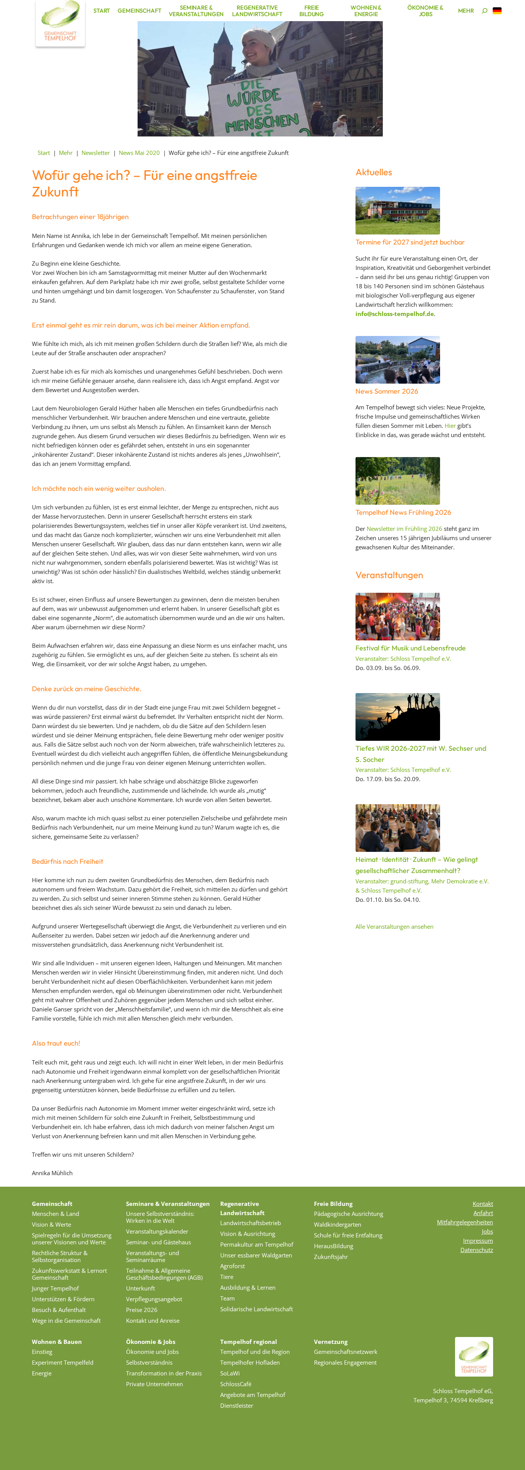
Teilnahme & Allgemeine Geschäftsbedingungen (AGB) (164, 1274)
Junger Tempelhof (55, 1288)
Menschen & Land (55, 1213)
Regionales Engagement (345, 1362)
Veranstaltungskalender (157, 1231)
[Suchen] (484, 10)
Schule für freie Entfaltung (348, 1235)
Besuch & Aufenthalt (59, 1310)
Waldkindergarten (337, 1224)
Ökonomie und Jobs (152, 1351)
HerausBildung (333, 1246)
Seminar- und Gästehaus (158, 1242)
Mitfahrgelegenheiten (465, 1222)
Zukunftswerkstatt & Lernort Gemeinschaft (69, 1274)
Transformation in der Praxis (164, 1373)
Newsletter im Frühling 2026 (404, 528)
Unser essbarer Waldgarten (256, 1255)
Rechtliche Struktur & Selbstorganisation (60, 1256)
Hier (450, 425)
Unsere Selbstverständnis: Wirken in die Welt (160, 1217)
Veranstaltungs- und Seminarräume (152, 1256)
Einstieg (42, 1351)
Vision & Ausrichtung (247, 1233)
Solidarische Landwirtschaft (256, 1309)
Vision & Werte (51, 1224)
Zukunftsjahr (331, 1256)
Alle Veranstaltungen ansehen (395, 926)
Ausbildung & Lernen (248, 1287)
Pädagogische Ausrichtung (348, 1213)
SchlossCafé (235, 1384)
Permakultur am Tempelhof (256, 1244)
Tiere (226, 1276)
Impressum (478, 1240)
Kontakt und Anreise (152, 1320)
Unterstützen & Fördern (63, 1299)
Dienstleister (236, 1405)
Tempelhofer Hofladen (250, 1362)
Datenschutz (476, 1250)
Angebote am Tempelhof (252, 1394)
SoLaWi (230, 1373)
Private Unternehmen (154, 1384)
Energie (42, 1373)
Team (227, 1298)
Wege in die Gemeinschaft (66, 1320)
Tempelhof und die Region (255, 1351)
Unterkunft (140, 1288)
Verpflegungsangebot (154, 1299)
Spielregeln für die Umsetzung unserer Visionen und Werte (71, 1238)
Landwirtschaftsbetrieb (250, 1223)
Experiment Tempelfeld (62, 1362)
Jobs (487, 1231)
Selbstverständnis (149, 1362)
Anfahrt (483, 1213)
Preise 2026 (142, 1310)
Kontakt (483, 1203)
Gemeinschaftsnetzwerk (345, 1351)
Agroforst (232, 1266)
